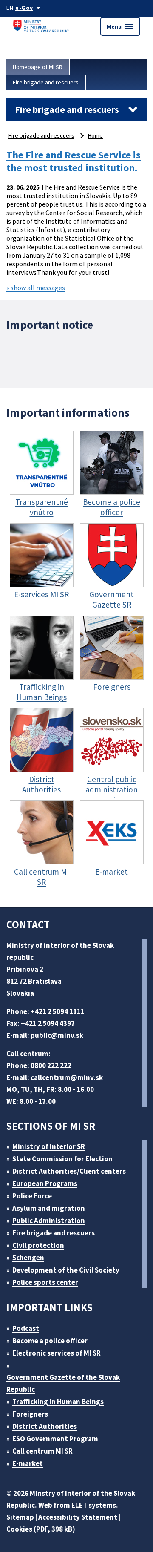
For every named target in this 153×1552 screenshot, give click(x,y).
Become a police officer (50, 1340)
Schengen (28, 1257)
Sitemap (20, 1517)
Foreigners (30, 1414)
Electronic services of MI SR (56, 1353)
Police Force (32, 1196)
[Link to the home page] (42, 26)
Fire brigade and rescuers (46, 82)
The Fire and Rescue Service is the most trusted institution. (73, 161)
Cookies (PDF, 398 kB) (40, 1529)
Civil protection (38, 1245)
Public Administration (48, 1220)
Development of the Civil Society (65, 1270)
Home (95, 135)
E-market (27, 1463)
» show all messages (35, 287)
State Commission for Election (62, 1158)
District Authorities (44, 1426)
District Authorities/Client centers (69, 1171)
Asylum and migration (48, 1208)
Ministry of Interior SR (48, 1146)
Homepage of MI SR (37, 67)
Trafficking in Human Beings (58, 1401)
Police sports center (45, 1282)
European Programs (44, 1183)
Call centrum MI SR (42, 1451)
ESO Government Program (55, 1438)
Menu (120, 26)
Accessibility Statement (77, 1517)
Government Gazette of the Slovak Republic (63, 1383)
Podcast (25, 1328)
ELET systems (93, 1505)
